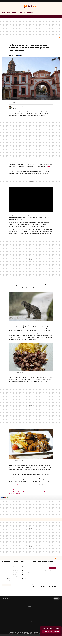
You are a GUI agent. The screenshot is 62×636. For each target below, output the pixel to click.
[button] (17, 106)
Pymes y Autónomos (54, 607)
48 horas (22, 12)
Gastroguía (15, 12)
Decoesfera (46, 606)
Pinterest (47, 587)
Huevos (24, 578)
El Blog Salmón (55, 605)
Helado (42, 36)
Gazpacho (24, 557)
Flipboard (22, 55)
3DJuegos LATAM (13, 622)
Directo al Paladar (30, 606)
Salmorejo (30, 557)
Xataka (4, 605)
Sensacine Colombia (21, 625)
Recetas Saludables (15, 575)
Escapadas (36, 497)
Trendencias (46, 605)
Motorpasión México (38, 622)
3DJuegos (13, 605)
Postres (14, 566)
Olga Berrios (18, 484)
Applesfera (5, 608)
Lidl (11, 36)
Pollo (4, 574)
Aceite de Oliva (16, 36)
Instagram (44, 587)
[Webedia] (59, 1)
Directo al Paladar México (31, 622)
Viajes (31, 6)
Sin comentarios (14, 55)
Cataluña (47, 36)
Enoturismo (29, 12)
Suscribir (53, 567)
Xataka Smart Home (5, 611)
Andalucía (21, 497)
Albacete (23, 36)
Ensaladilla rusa (18, 557)
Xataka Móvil (5, 606)
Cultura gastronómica (25, 571)
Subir (55, 598)
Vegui (23, 566)
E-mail (24, 55)
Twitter (21, 55)
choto (31, 497)
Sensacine (21, 605)
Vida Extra (13, 606)
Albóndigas (28, 36)
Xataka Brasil (5, 623)
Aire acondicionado (36, 36)
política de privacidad (48, 570)
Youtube (59, 12)
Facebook (57, 12)
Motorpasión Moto (38, 607)
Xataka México (6, 621)
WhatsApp (33, 587)
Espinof (20, 606)
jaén (26, 497)
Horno (52, 36)
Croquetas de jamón (47, 557)
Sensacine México (21, 622)
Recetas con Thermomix (6, 567)
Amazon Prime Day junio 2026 (6, 579)
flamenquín (36, 111)
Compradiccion (47, 608)
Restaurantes (6, 12)
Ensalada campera (37, 557)
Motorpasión (38, 605)
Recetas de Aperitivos (15, 571)
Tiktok (52, 587)
